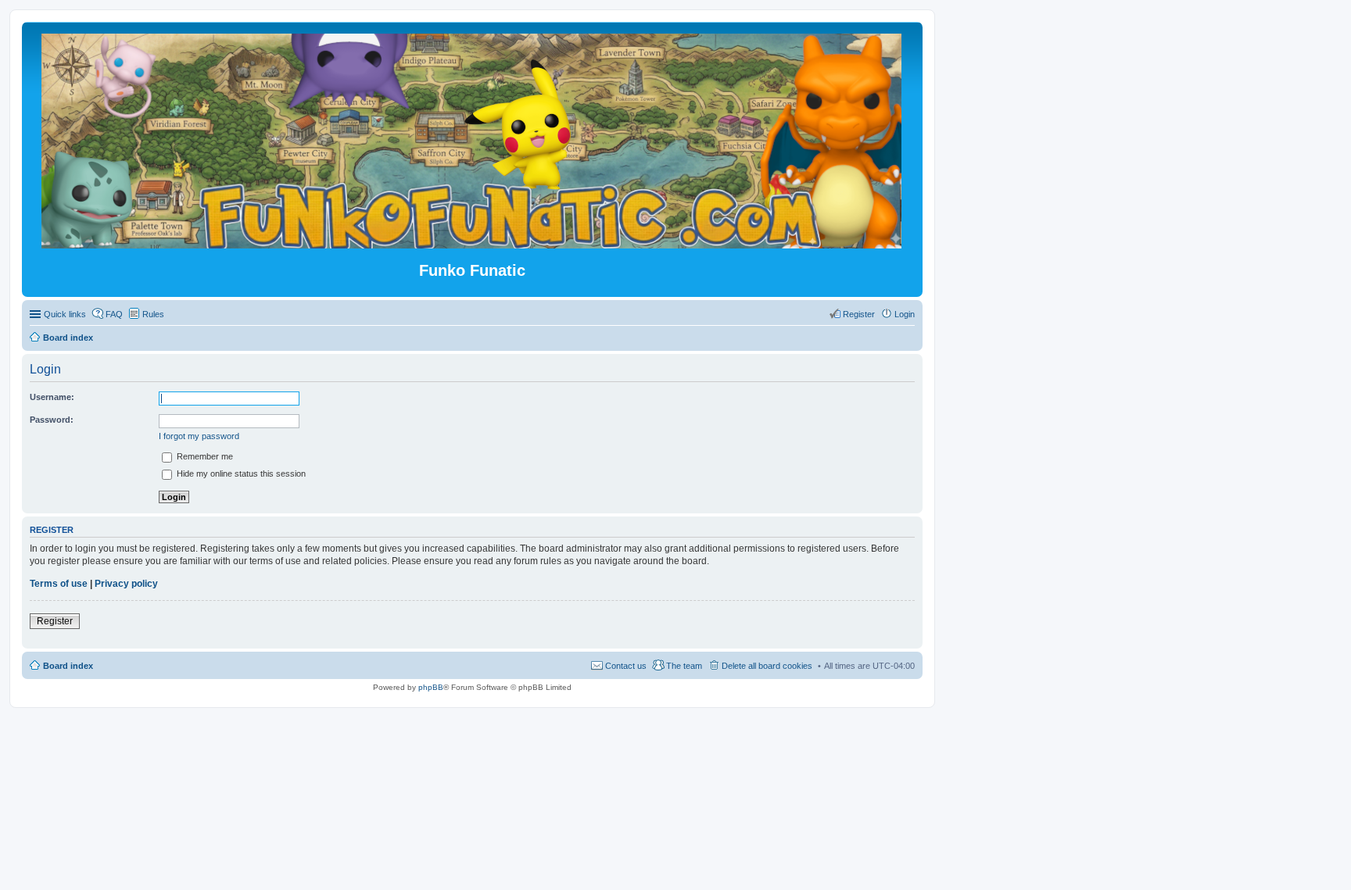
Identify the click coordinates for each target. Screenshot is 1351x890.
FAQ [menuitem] (114, 314)
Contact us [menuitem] (626, 665)
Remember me (203, 456)
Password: (51, 419)
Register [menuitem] (859, 314)
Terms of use (59, 583)
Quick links (65, 314)
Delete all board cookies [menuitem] (767, 665)
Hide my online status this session (240, 473)
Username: (52, 397)
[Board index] (473, 242)
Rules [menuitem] (153, 314)
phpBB (430, 687)
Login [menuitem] (904, 314)
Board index (68, 665)
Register (55, 621)
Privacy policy (126, 583)
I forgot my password (199, 436)
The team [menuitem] (684, 665)
